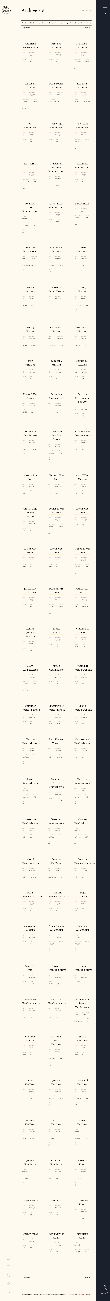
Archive (88, 10)
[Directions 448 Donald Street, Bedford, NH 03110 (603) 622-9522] (8, 1275)
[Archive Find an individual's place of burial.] (8, 1267)
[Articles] (8, 1284)
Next (86, 27)
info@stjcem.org (84, 1294)
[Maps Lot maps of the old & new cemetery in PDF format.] (8, 1258)
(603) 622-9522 (68, 1294)
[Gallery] (8, 1292)
